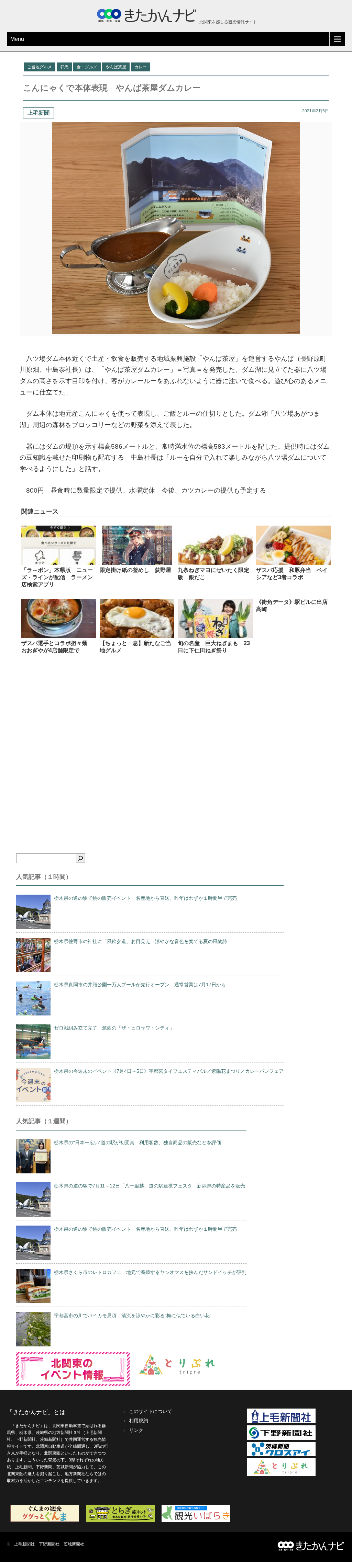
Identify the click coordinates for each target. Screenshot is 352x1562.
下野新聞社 (49, 1544)
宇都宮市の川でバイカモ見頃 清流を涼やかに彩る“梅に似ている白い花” (132, 1315)
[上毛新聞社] (281, 1422)
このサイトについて (150, 1411)
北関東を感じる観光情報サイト (227, 22)
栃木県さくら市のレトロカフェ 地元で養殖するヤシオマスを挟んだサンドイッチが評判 (150, 1272)
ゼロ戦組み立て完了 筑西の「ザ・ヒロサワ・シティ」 (114, 1028)
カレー (140, 67)
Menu (17, 39)
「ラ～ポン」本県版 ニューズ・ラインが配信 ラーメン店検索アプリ (57, 577)
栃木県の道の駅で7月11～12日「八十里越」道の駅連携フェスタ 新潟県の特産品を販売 (149, 1185)
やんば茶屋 (116, 67)
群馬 (64, 67)
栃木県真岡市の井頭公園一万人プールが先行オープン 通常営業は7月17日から (140, 984)
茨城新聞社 (74, 1544)
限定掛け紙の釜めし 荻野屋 (135, 570)
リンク (136, 1430)
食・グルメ (87, 67)
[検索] (80, 858)
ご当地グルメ (39, 67)
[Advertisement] (176, 744)
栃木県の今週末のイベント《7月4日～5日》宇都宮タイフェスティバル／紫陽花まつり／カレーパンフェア (169, 1071)
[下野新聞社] (281, 1438)
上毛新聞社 (24, 1544)
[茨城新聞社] (281, 1454)
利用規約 (138, 1420)
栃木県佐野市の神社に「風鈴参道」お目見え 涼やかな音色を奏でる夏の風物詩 (140, 941)
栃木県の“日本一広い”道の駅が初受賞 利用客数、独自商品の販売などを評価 (137, 1142)
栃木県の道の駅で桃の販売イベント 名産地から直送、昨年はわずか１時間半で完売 (145, 898)
